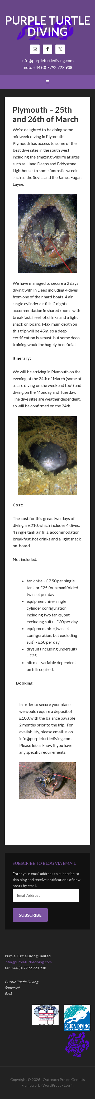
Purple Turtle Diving (47, 26)
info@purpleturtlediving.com (47, 60)
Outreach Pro (54, 1079)
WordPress (51, 1085)
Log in (69, 1085)
